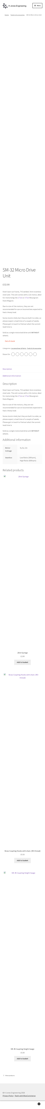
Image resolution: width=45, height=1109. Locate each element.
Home (7, 15)
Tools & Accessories (17, 15)
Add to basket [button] (22, 662)
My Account (7, 1105)
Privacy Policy (8, 1096)
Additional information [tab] (12, 376)
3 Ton (27, 298)
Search (22, 1105)
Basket (34, 1103)
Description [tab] (7, 369)
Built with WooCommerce (25, 1096)
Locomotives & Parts (18, 348)
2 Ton (20, 298)
